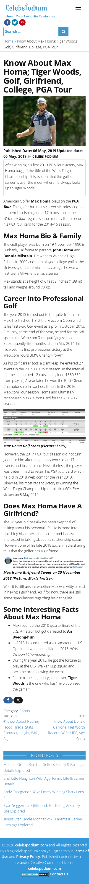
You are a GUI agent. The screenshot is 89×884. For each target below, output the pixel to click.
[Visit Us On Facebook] (7, 21)
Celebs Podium (45, 156)
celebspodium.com (31, 845)
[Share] (8, 700)
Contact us (59, 874)
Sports (24, 710)
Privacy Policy (28, 856)
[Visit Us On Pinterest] (22, 21)
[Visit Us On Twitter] (14, 21)
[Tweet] (18, 700)
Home (8, 41)
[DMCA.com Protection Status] (35, 874)
